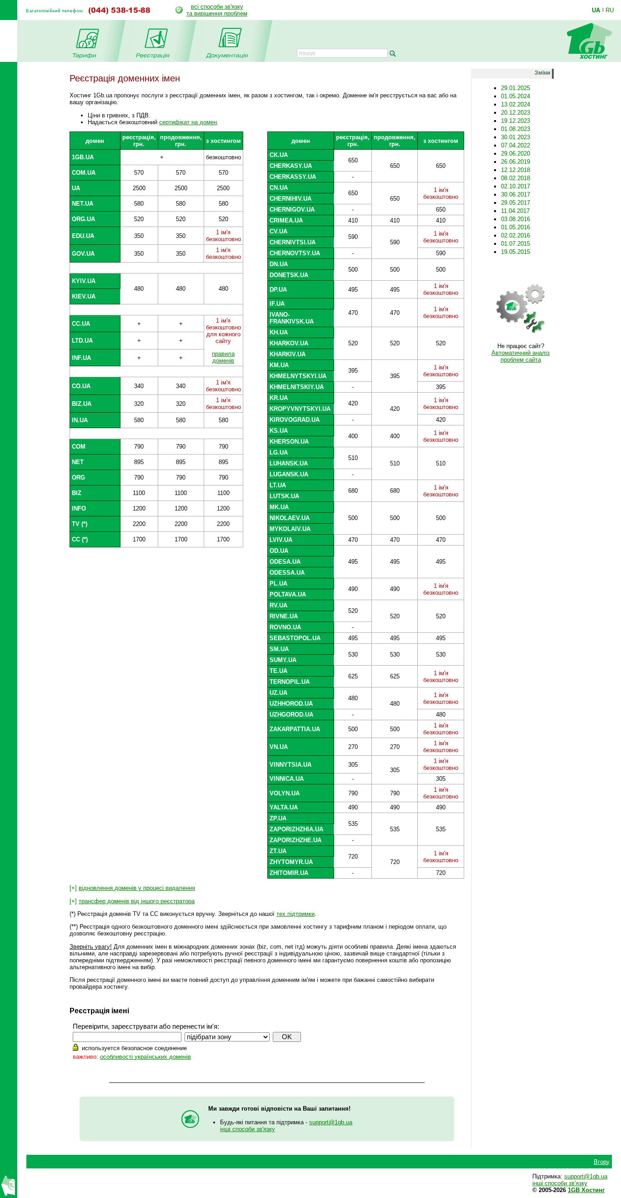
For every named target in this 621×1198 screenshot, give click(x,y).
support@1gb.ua (330, 1122)
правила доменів (223, 357)
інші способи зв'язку (247, 1129)
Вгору (602, 1161)
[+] (132, 888)
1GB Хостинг (586, 1190)
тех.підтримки (295, 913)
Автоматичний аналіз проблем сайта (520, 356)
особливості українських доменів (145, 1056)
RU (610, 10)
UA (596, 10)
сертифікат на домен (188, 122)
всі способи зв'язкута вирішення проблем (216, 10)
